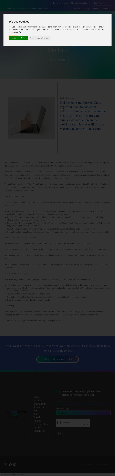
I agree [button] (13, 38)
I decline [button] (23, 38)
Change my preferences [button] (39, 38)
